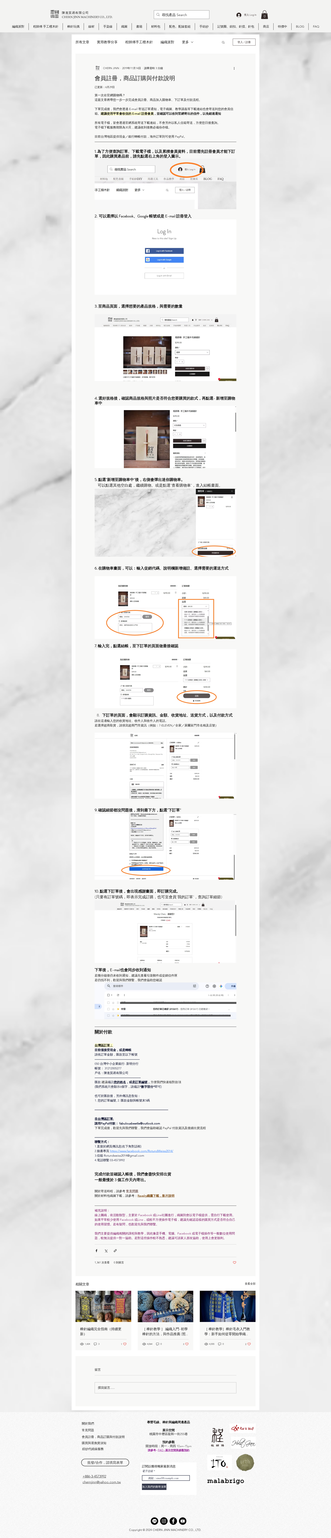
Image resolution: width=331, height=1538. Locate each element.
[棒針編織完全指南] (103, 1306)
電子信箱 (147, 1471)
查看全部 (250, 1283)
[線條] (154, 1521)
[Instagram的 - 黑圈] (164, 1521)
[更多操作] (234, 68)
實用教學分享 (107, 42)
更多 (185, 42)
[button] (264, 14)
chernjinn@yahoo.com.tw (102, 1482)
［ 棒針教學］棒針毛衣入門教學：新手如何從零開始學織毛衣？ (227, 1331)
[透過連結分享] (115, 1250)
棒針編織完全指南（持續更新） (100, 1331)
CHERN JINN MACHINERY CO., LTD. (87, 17)
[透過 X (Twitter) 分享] (106, 1250)
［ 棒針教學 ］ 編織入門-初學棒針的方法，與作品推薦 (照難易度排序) (165, 1331)
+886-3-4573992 (94, 1476)
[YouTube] (182, 1521)
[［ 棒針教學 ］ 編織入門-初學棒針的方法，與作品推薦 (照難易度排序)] (165, 1306)
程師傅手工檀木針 (139, 42)
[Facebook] (173, 1521)
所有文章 (82, 42)
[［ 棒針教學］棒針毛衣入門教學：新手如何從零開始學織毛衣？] (228, 1306)
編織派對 (167, 42)
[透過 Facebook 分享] (96, 1250)
